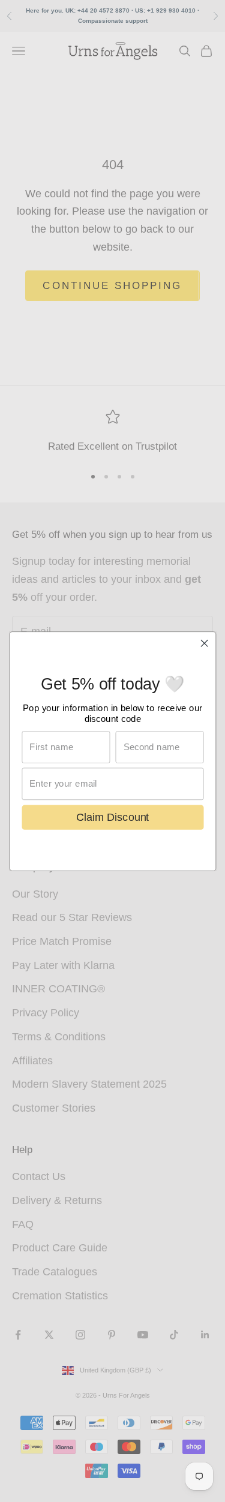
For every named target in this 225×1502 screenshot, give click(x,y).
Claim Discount (112, 817)
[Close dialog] (204, 643)
